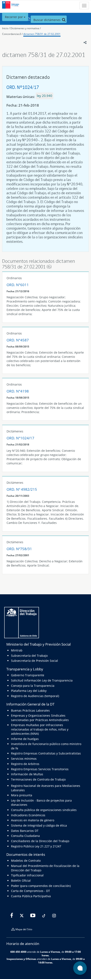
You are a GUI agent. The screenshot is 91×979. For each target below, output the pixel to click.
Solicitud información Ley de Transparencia (42, 680)
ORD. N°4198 (18, 391)
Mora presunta (21, 795)
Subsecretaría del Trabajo (29, 656)
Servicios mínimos (24, 759)
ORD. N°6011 (18, 284)
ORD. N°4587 (18, 340)
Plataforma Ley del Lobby (29, 691)
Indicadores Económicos (28, 815)
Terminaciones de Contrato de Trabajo (38, 779)
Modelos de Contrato (26, 861)
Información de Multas (27, 774)
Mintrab (16, 650)
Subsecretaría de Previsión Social (34, 661)
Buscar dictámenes (47, 20)
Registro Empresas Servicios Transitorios (40, 769)
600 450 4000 (18, 951)
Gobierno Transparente (27, 675)
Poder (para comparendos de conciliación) (41, 886)
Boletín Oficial (21, 881)
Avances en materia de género (32, 820)
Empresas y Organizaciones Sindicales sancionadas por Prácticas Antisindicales (40, 717)
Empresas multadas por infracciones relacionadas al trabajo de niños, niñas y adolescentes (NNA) (39, 729)
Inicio (5, 28)
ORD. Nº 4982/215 (22, 489)
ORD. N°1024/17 (22, 87)
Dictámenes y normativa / (25, 28)
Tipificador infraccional (27, 875)
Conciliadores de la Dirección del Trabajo (40, 841)
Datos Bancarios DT (25, 831)
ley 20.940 (44, 96)
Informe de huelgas (25, 739)
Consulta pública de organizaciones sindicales (44, 810)
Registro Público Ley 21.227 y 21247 (36, 846)
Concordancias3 (11, 34)
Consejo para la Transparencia (32, 686)
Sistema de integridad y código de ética (39, 825)
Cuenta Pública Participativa (31, 896)
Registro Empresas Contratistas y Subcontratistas (46, 753)
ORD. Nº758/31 (19, 548)
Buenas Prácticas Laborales (30, 710)
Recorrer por (14, 17)
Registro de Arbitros (25, 764)
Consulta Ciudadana (25, 836)
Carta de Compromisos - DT (30, 891)
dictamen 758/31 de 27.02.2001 (42, 34)
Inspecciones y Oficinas (21, 959)
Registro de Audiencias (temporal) (35, 696)
